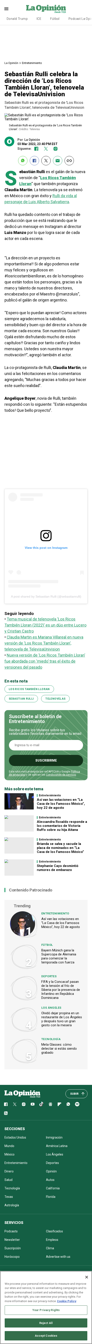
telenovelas (55, 698)
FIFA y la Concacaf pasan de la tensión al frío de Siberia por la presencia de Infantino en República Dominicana (60, 990)
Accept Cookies (46, 1335)
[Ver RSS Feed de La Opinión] (5, 1113)
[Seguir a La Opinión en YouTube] (32, 1104)
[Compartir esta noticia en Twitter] (46, 160)
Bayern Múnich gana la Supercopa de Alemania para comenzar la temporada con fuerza (58, 956)
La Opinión (11, 63)
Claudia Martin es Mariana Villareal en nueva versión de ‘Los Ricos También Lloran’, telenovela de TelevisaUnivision (43, 643)
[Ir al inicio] (22, 1093)
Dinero (9, 1171)
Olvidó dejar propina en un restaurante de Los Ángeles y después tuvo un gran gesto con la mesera (61, 1019)
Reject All (46, 1323)
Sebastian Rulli (21, 698)
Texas (8, 1197)
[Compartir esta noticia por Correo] (57, 160)
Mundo (9, 1146)
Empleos (52, 1240)
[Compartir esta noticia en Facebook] (34, 160)
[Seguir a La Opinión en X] (14, 1104)
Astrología (11, 1205)
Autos (50, 1180)
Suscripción (12, 1248)
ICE (39, 18)
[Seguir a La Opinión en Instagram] (55, 149)
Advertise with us (58, 1256)
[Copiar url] (69, 160)
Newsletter (12, 1240)
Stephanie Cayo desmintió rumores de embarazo (57, 868)
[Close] (87, 1277)
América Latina (56, 1146)
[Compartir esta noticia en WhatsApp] (22, 160)
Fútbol (55, 18)
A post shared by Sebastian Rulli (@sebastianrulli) (46, 596)
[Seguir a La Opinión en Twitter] (46, 149)
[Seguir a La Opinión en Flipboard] (59, 1104)
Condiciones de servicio (61, 774)
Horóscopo (12, 1256)
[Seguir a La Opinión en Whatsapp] (68, 1104)
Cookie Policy (66, 1301)
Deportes (48, 976)
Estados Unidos (15, 1137)
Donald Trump (17, 18)
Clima (50, 1248)
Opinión (51, 1171)
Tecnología (51, 1039)
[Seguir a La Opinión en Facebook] (36, 149)
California (53, 1188)
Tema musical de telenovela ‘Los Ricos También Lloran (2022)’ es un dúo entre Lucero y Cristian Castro (45, 625)
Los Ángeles (51, 1007)
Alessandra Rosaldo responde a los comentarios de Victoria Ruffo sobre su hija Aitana (62, 826)
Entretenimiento (32, 63)
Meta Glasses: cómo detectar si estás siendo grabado (59, 1049)
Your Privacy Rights (46, 1310)
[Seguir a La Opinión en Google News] (50, 1104)
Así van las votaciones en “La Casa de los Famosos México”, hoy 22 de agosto (61, 804)
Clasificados (54, 1231)
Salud (8, 1180)
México (9, 1154)
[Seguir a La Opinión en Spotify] (77, 1104)
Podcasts (11, 1231)
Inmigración (54, 1137)
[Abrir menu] (6, 9)
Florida (50, 1197)
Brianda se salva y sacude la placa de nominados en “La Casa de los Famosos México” (60, 848)
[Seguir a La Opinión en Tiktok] (41, 1104)
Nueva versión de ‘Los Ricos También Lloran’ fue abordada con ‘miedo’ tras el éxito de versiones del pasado (44, 661)
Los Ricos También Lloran (29, 689)
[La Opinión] (46, 9)
